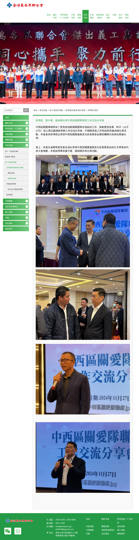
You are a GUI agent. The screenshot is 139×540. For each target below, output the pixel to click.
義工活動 (108, 16)
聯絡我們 (127, 16)
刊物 (114, 15)
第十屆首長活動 (56, 110)
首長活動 (85, 16)
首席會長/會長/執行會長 (75, 110)
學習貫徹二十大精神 (64, 16)
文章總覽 (92, 16)
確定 (26, 110)
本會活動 (73, 16)
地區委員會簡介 (100, 16)
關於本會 (55, 16)
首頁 (48, 15)
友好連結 (120, 16)
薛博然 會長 (93, 110)
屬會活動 (79, 16)
